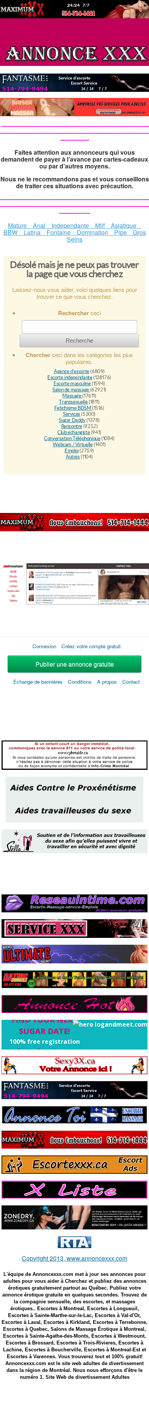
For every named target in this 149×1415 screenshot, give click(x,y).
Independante (67, 225)
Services (71, 414)
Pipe (117, 232)
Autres (73, 457)
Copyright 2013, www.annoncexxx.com (74, 1258)
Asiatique (123, 225)
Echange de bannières (38, 681)
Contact (131, 681)
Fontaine (58, 232)
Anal (39, 225)
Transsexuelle (73, 402)
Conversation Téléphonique (72, 438)
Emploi (72, 451)
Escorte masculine (72, 383)
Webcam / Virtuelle (72, 444)
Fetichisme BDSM (73, 408)
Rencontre (72, 426)
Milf (100, 225)
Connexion (44, 646)
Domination (92, 232)
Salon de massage (71, 390)
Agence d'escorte (71, 371)
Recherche (79, 340)
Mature (20, 225)
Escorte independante (69, 377)
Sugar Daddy (72, 420)
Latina (32, 232)
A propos (107, 681)
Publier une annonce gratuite (75, 664)
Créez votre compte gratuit (91, 646)
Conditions (80, 681)
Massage (72, 396)
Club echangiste (73, 432)
